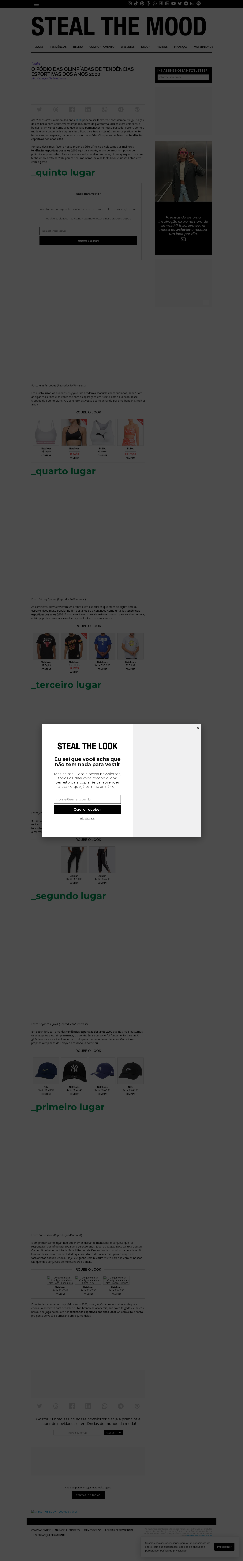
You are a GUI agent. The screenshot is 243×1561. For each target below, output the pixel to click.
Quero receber (87, 809)
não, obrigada (87, 818)
